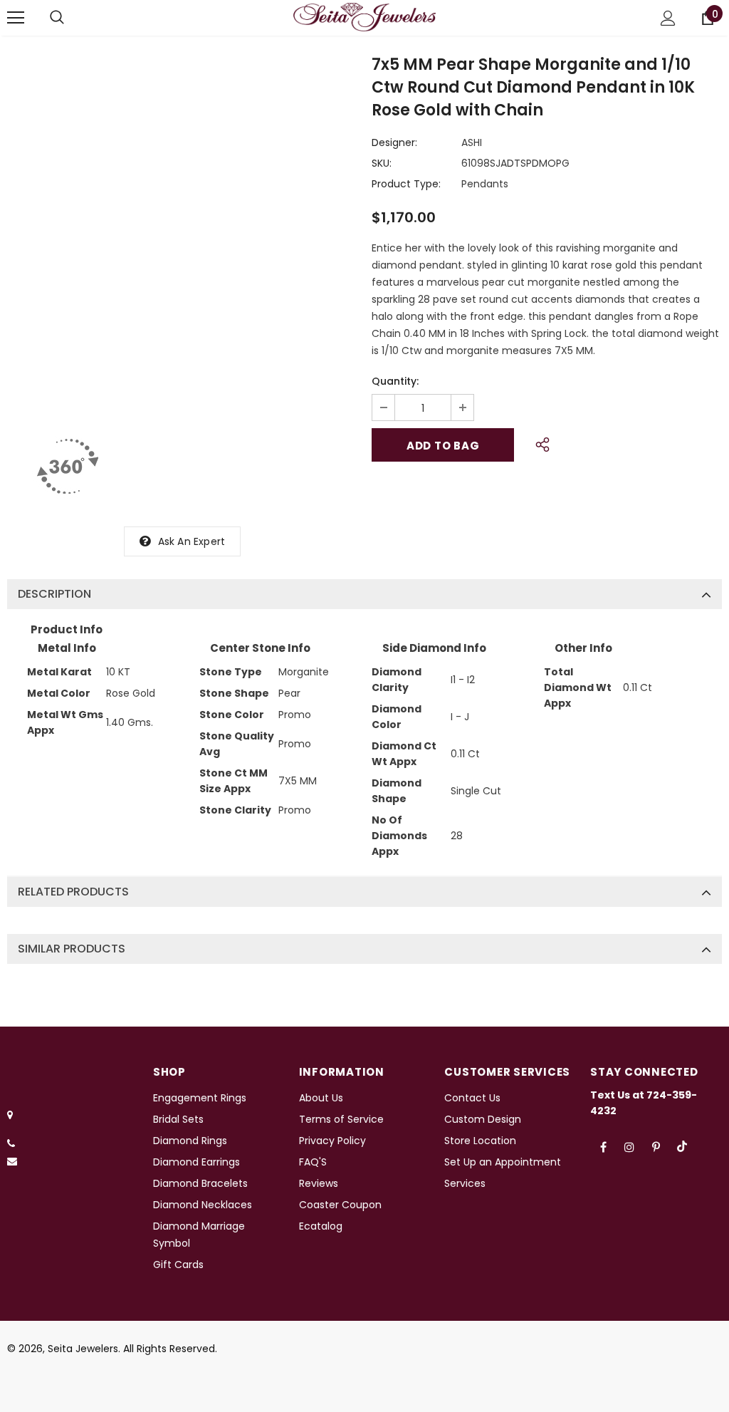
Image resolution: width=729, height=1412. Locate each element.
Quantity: (395, 381)
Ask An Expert (192, 541)
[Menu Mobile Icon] (15, 17)
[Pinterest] (655, 1146)
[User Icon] (668, 18)
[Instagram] (629, 1146)
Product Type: (406, 184)
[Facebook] (603, 1146)
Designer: (394, 142)
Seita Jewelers (83, 1348)
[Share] (539, 442)
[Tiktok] (682, 1146)
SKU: (382, 163)
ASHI (471, 142)
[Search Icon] (57, 18)
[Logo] (364, 17)
